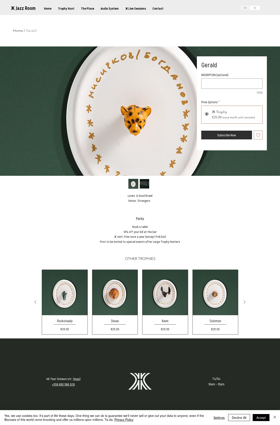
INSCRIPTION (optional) (214, 75)
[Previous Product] (35, 302)
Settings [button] (219, 417)
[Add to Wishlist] (258, 135)
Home (18, 30)
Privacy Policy (123, 419)
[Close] (274, 417)
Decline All (239, 417)
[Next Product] (244, 302)
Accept (261, 417)
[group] (140, 302)
